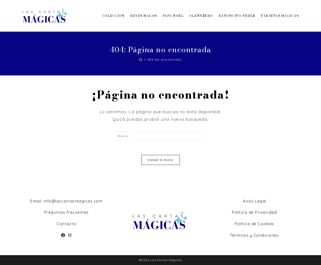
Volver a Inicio (160, 160)
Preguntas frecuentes (66, 212)
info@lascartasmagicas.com (73, 201)
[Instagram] (70, 235)
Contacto (66, 223)
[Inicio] (141, 59)
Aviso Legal (254, 201)
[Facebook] (63, 235)
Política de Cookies (254, 223)
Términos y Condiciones (254, 235)
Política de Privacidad (254, 212)
